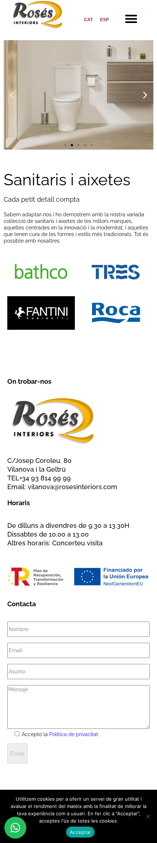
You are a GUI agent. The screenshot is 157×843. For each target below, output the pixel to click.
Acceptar (80, 832)
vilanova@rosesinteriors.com (72, 487)
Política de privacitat (73, 734)
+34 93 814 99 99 (45, 478)
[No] (148, 816)
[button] (131, 18)
